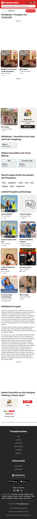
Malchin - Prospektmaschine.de (11, 314)
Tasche (20, 183)
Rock (26, 183)
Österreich (14, 494)
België (26, 494)
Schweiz (4, 496)
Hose (32, 183)
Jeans (4, 183)
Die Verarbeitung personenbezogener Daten (18, 515)
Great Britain (26, 496)
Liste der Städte (18, 446)
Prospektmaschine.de (23, 503)
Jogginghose (12, 183)
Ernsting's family (8, 359)
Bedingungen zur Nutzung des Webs (18, 511)
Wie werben (18, 466)
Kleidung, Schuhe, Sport (15, 357)
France (20, 496)
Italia (32, 496)
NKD (2, 359)
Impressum (18, 453)
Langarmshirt (20, 186)
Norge (15, 498)
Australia (20, 494)
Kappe (12, 186)
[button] (30, 2)
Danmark (10, 496)
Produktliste (18, 450)
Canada (31, 494)
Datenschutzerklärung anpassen (18, 508)
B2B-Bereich (18, 469)
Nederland (10, 498)
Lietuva (4, 498)
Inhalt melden (18, 443)
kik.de (8, 338)
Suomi (16, 496)
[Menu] (34, 2)
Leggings (5, 186)
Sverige (20, 498)
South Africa (27, 498)
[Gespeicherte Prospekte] (27, 2)
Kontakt (18, 440)
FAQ (18, 436)
